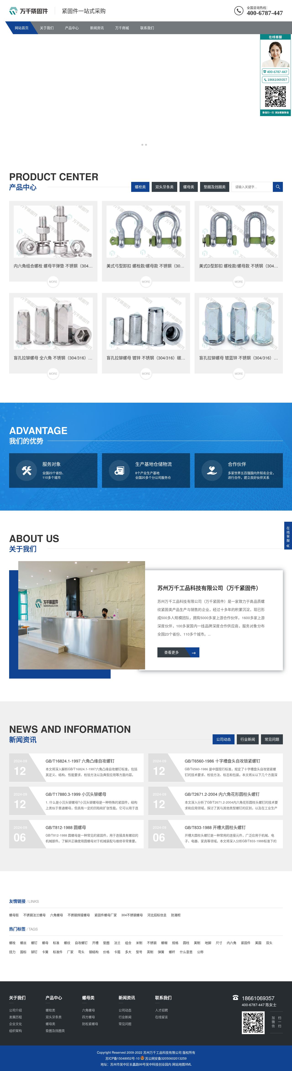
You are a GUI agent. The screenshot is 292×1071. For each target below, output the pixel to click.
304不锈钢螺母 (132, 915)
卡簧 (45, 951)
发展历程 (15, 1017)
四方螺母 (88, 1017)
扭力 (12, 951)
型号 (139, 951)
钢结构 (94, 951)
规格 (175, 942)
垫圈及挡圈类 (215, 186)
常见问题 (272, 739)
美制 (197, 942)
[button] (142, 145)
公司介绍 (15, 1010)
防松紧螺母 (90, 1023)
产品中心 (72, 27)
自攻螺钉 (81, 942)
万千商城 (122, 27)
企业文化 (15, 1023)
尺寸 (219, 942)
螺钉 (34, 942)
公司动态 (223, 739)
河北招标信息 (157, 915)
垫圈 (106, 942)
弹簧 (161, 951)
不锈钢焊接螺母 (79, 915)
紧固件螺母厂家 (105, 915)
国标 (23, 951)
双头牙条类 (164, 186)
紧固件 (245, 942)
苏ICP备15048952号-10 (122, 1058)
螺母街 (14, 915)
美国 (258, 942)
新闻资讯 (97, 27)
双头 (269, 942)
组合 (128, 942)
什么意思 (186, 951)
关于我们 (47, 27)
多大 (128, 951)
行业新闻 (247, 739)
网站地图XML (182, 1064)
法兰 (117, 942)
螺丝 (23, 942)
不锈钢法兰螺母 (34, 915)
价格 (106, 951)
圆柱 (186, 942)
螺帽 (164, 942)
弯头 (81, 951)
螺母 (45, 942)
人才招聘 (161, 1010)
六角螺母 (56, 915)
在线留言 (161, 1017)
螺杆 (172, 951)
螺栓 (12, 942)
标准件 (58, 951)
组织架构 (15, 1030)
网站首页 (22, 27)
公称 (200, 951)
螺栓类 (140, 186)
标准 (56, 942)
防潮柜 (176, 915)
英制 (150, 951)
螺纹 (67, 942)
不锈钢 (151, 942)
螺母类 (188, 186)
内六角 (231, 942)
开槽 (95, 942)
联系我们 (147, 27)
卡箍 (117, 951)
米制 (139, 942)
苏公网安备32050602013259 (166, 1058)
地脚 (208, 942)
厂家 (70, 951)
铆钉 (34, 951)
